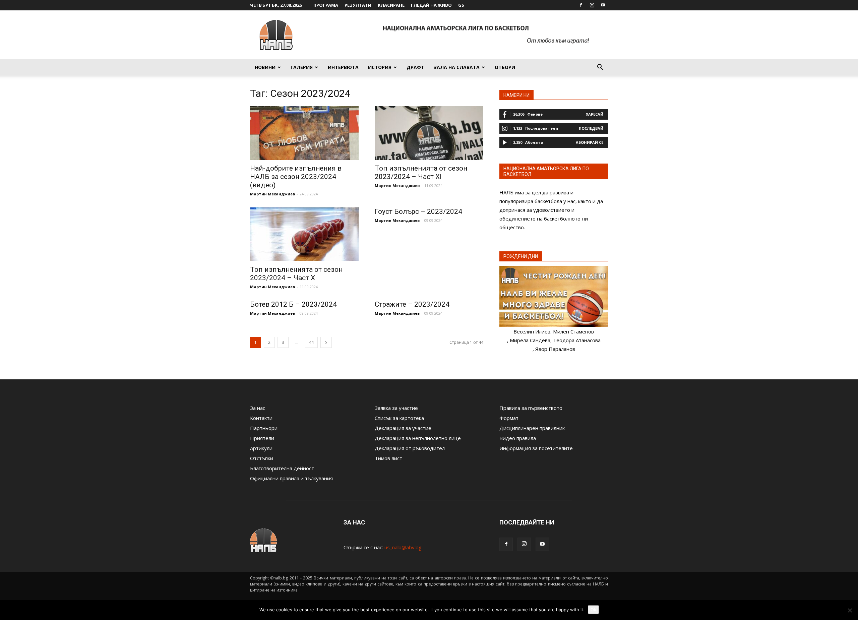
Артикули (261, 448)
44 (311, 342)
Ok (593, 609)
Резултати (358, 5)
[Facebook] (581, 5)
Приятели (262, 438)
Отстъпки (261, 458)
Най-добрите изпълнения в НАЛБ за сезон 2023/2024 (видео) (296, 176)
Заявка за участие (396, 408)
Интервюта (343, 67)
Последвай (591, 128)
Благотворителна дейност (282, 468)
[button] (600, 67)
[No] (849, 610)
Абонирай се (589, 142)
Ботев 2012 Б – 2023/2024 (293, 304)
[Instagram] (592, 5)
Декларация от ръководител (410, 448)
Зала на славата (457, 67)
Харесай (594, 114)
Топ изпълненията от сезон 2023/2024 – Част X (296, 273)
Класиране (391, 5)
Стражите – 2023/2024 (412, 304)
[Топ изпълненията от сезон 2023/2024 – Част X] (304, 234)
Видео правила (517, 438)
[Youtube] (603, 5)
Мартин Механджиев (272, 193)
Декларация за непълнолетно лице (418, 438)
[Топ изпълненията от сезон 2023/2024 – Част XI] (429, 133)
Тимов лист (388, 458)
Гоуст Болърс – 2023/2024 (418, 211)
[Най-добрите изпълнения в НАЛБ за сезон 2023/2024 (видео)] (304, 133)
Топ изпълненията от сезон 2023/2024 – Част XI (421, 172)
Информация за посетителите (536, 448)
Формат (508, 418)
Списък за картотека (399, 418)
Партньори (264, 428)
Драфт (415, 67)
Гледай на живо (431, 5)
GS (461, 5)
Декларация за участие (403, 428)
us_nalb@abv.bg (403, 547)
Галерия (302, 67)
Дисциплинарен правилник (532, 428)
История (379, 67)
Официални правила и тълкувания (291, 478)
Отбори (505, 67)
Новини (265, 67)
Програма (325, 5)
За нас (257, 408)
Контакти (261, 418)
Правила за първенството (530, 408)
